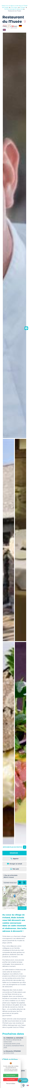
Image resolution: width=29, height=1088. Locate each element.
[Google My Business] (24, 882)
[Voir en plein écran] (4, 893)
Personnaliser (10, 1083)
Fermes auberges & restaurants (13, 9)
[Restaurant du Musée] (8, 540)
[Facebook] (20, 882)
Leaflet (24, 902)
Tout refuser (11, 1079)
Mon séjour (14, 7)
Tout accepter (10, 1075)
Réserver (14, 853)
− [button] (4, 890)
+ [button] (4, 888)
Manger (22, 7)
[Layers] (24, 888)
